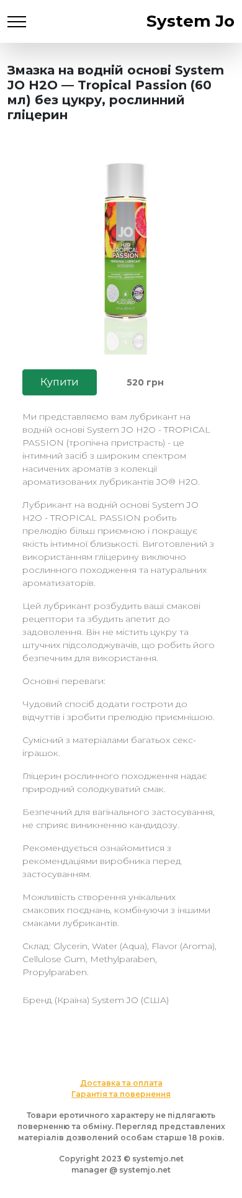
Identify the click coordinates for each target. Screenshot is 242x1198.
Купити (59, 382)
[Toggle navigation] (16, 21)
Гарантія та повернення (121, 1094)
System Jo (190, 21)
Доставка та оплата (121, 1083)
